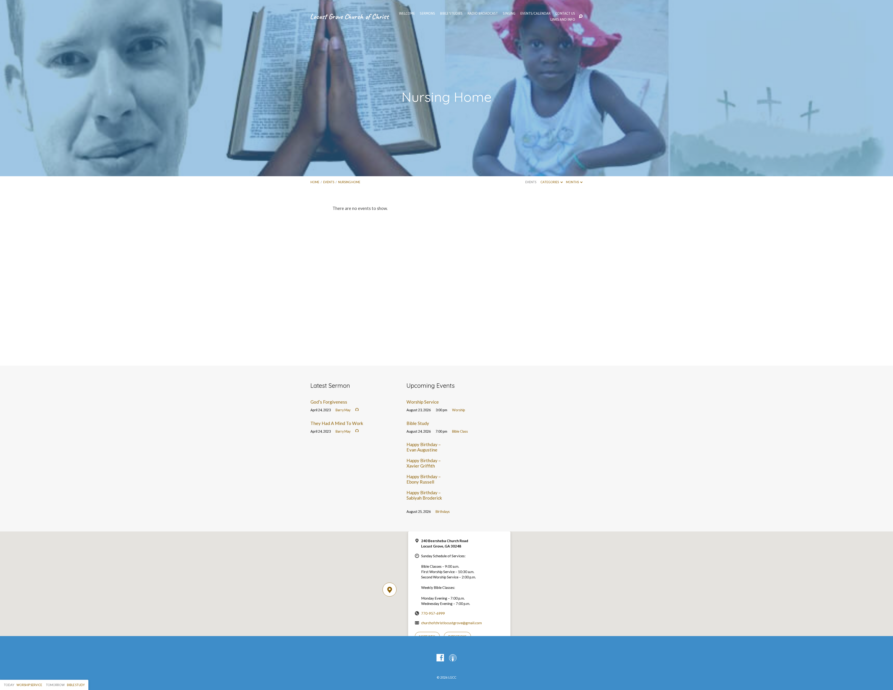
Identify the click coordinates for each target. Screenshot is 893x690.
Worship (458, 410)
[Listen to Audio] (357, 409)
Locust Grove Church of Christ (349, 16)
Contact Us (565, 13)
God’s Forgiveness (328, 402)
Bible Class (460, 431)
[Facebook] (440, 657)
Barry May (343, 410)
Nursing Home (349, 182)
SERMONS (427, 13)
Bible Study (418, 423)
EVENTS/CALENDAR (535, 13)
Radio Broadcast (482, 13)
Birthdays (443, 512)
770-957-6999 (433, 613)
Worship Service (423, 402)
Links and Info (562, 19)
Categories (549, 182)
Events (328, 182)
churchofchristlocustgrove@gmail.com (451, 623)
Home (314, 182)
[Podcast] (452, 657)
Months (572, 182)
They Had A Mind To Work (336, 423)
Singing (509, 13)
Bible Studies (451, 13)
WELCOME (407, 13)
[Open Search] (581, 16)
